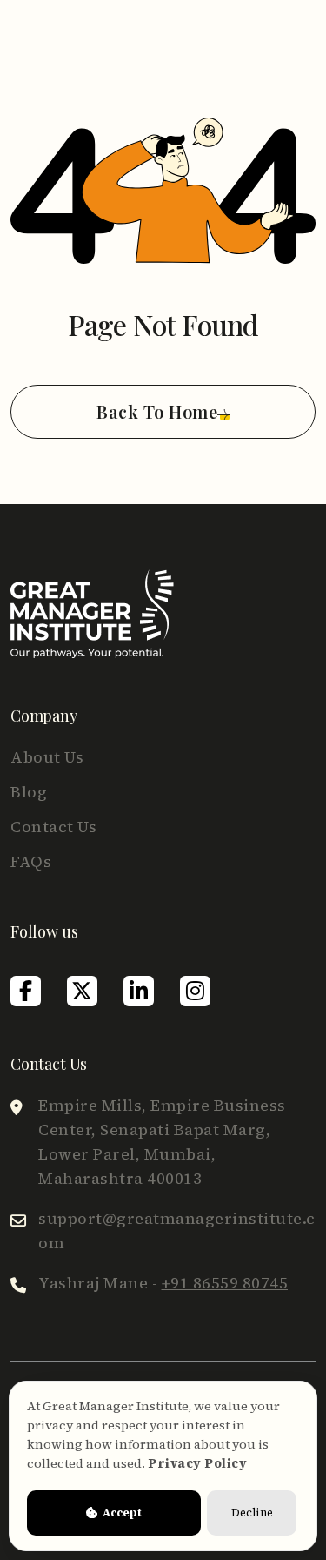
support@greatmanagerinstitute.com (177, 1230)
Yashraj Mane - (163, 1283)
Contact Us (53, 826)
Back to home (156, 411)
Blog (28, 792)
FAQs (30, 861)
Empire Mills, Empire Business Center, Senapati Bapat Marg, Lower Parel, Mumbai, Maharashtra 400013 (162, 1141)
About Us (46, 757)
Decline (252, 1512)
